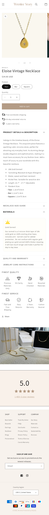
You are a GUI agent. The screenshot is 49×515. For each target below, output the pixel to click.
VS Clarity (19, 283)
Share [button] (7, 316)
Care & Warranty (23, 442)
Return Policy (22, 435)
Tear (6, 87)
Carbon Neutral (41, 305)
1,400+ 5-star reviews (24, 396)
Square (27, 87)
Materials (8, 212)
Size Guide (21, 427)
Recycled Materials (41, 284)
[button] (3, 4)
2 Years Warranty (30, 305)
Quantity (5, 92)
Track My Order (23, 420)
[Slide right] (30, 63)
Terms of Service (23, 439)
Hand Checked (30, 284)
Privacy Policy (23, 431)
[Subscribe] (41, 466)
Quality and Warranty (15, 259)
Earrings (8, 427)
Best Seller (8, 420)
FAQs (19, 424)
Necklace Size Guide (14, 206)
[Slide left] (19, 63)
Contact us (34, 427)
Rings (7, 435)
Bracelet (8, 424)
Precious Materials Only (7, 285)
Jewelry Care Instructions (18, 265)
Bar (16, 87)
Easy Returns (19, 305)
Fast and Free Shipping (7, 307)
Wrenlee (20, 510)
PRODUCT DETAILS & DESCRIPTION (20, 132)
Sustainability (36, 431)
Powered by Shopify (29, 510)
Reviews (34, 435)
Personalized (9, 439)
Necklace (8, 431)
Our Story (34, 420)
